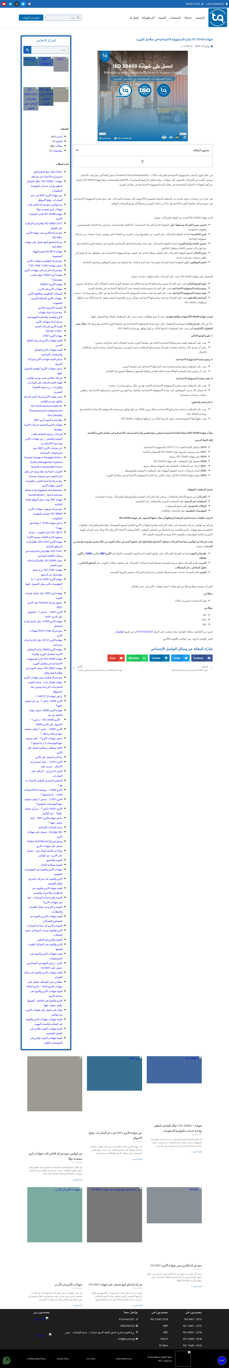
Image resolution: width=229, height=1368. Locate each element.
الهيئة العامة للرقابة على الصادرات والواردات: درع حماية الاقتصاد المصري (44, 387)
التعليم (59, 141)
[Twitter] (23, 4)
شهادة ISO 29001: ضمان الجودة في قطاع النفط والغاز (44, 670)
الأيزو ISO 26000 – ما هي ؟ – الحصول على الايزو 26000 (45, 722)
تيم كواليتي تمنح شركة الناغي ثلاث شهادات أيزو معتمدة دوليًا (44, 207)
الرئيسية (200, 17)
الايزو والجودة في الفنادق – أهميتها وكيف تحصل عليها (44, 1003)
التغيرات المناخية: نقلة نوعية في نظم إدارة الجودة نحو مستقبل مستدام (43, 473)
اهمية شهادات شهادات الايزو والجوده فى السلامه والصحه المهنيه (43, 1021)
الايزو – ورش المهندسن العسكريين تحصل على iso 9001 (44, 965)
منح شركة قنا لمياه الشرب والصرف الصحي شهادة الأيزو (43, 483)
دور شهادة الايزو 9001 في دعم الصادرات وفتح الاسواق (46, 197)
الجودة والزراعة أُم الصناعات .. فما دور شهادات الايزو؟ (44, 900)
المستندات (175, 17)
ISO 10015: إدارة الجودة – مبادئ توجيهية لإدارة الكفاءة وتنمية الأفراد (44, 534)
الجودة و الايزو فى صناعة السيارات (44, 925)
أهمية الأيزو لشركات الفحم (48, 326)
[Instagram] (16, 4)
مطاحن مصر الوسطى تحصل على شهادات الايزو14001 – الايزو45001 (44, 984)
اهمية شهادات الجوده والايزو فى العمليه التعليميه (46, 1031)
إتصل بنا (134, 17)
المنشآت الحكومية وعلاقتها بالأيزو (45, 293)
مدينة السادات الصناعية (50, 827)
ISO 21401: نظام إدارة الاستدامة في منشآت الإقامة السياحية (43, 553)
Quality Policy (63, 1359)
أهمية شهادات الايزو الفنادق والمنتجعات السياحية (48, 352)
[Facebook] (29, 4)
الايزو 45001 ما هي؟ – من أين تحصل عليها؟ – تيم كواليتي (43, 811)
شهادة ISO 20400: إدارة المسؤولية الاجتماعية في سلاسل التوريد (44, 661)
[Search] (27, 50)
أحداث (59, 136)
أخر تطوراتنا (148, 17)
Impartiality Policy (124, 1359)
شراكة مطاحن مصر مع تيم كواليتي (44, 377)
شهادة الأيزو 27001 (52, 335)
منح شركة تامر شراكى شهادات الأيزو (43, 270)
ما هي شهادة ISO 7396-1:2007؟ (45, 265)
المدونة (162, 17)
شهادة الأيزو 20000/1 (51, 284)
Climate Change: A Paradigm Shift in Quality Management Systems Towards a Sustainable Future (43, 462)
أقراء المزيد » (196, 1151)
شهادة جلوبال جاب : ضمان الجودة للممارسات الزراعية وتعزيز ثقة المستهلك (45, 687)
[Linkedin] (10, 4)
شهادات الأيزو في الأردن (50, 289)
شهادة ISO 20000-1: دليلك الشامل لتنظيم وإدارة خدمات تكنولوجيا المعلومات (44, 186)
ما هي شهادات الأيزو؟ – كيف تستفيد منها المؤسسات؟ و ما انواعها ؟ (43, 740)
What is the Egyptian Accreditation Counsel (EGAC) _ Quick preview (43, 492)
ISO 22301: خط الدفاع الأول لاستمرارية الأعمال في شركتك (46, 174)
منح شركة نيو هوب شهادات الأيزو (45, 509)
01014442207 (146, 631)
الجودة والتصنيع (54, 860)
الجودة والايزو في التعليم (49, 939)
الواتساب (119, 631)
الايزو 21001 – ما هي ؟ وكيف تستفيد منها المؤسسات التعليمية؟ (43, 801)
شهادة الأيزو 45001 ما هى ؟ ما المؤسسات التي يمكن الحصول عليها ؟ (44, 584)
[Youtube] (4, 4)
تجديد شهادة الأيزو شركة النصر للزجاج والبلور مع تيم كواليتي (43, 399)
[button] (77, 150)
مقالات (58, 146)
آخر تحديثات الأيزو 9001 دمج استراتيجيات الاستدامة (47, 450)
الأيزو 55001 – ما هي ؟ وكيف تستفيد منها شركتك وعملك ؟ (43, 731)
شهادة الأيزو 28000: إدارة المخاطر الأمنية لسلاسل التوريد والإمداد (44, 651)
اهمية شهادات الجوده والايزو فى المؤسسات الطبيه (46, 1040)
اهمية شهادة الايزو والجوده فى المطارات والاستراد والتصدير (47, 890)
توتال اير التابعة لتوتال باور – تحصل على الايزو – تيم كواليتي (44, 853)
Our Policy (90, 1359)
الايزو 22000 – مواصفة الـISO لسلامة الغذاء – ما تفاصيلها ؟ (43, 792)
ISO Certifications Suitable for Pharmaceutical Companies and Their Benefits (45, 411)
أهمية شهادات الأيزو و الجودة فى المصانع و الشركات (45, 918)
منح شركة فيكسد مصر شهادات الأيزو (43, 677)
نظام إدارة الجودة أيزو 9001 (48, 420)
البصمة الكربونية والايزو (50, 307)
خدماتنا (188, 17)
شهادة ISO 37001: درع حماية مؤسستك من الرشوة (47, 572)
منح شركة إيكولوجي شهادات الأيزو (44, 260)
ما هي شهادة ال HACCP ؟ (49, 696)
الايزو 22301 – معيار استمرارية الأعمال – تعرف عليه (46, 764)
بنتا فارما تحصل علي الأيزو (49, 757)
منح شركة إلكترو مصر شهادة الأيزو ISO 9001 (176, 1265)
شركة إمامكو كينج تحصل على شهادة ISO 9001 (115, 1284)
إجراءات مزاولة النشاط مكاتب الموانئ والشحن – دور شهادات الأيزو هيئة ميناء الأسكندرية (43, 439)
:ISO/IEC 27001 (54, 331)
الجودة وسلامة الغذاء (51, 864)
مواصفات (57, 150)
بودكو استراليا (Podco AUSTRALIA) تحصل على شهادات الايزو (44, 843)
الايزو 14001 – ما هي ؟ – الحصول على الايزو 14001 (44, 614)
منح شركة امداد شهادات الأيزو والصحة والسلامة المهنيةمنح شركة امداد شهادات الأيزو (45, 317)
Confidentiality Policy (36, 1359)
